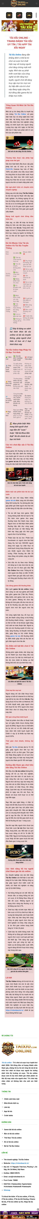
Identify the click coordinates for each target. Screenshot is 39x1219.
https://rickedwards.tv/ (20, 1163)
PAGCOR (9, 169)
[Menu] (3, 3)
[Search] (36, 4)
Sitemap (7, 1190)
